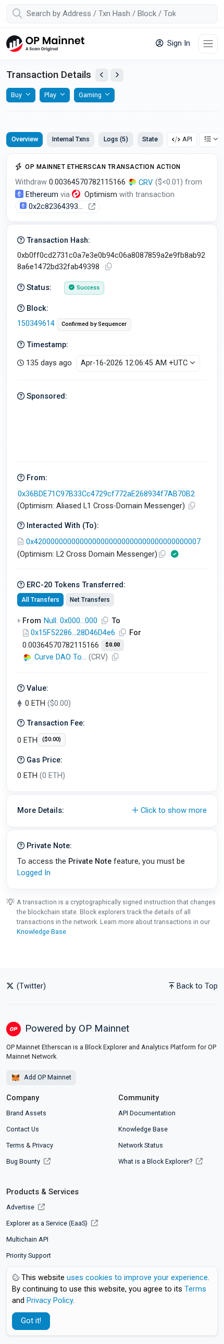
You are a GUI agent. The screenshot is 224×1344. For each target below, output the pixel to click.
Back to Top (197, 986)
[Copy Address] (191, 506)
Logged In (34, 872)
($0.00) (51, 739)
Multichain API (27, 1239)
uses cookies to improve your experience (137, 1277)
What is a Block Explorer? (156, 1161)
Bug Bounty (23, 1161)
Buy (16, 95)
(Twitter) (30, 986)
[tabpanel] (112, 521)
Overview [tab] (24, 139)
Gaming (90, 95)
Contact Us (22, 1129)
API (187, 139)
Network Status (140, 1145)
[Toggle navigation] (208, 44)
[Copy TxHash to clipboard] (108, 266)
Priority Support (28, 1255)
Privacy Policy (50, 1300)
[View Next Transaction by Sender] (116, 75)
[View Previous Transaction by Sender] (101, 75)
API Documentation (147, 1113)
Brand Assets (26, 1113)
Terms (15, 1145)
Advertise (21, 1207)
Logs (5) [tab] (116, 139)
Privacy (42, 1145)
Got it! (31, 1320)
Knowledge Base (41, 931)
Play (50, 95)
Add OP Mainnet (46, 1077)
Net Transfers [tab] (90, 599)
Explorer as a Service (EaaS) (47, 1223)
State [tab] (150, 139)
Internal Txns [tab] (71, 139)
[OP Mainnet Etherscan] (45, 43)
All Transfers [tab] (40, 599)
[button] (112, 811)
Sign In (177, 43)
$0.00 (112, 644)
